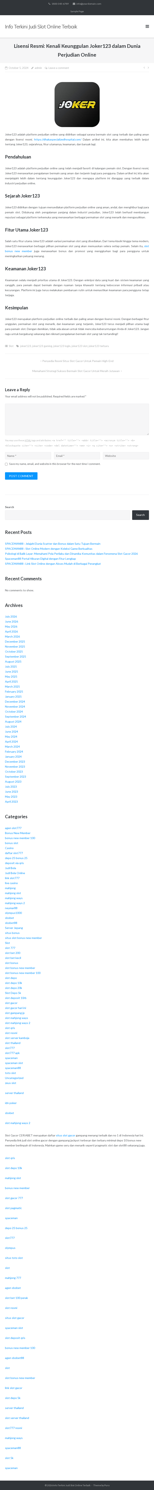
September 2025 (15, 656)
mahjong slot (13, 893)
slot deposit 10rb (15, 998)
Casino (9, 848)
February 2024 (14, 751)
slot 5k (9, 1458)
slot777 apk (12, 1053)
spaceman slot (14, 1063)
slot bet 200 (12, 953)
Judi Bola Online (15, 873)
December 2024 (15, 701)
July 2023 (11, 786)
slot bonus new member (20, 968)
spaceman (11, 1058)
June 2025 (11, 671)
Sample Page (77, 11)
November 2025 (15, 646)
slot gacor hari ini (15, 1008)
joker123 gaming (42, 346)
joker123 (25, 346)
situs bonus (12, 933)
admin (38, 67)
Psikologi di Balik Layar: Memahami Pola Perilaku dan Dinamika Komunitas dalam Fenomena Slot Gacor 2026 (71, 553)
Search (9, 507)
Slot (11, 346)
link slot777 (12, 878)
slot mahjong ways (16, 1018)
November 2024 (15, 706)
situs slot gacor (65, 1135)
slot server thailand (17, 1418)
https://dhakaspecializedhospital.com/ (57, 139)
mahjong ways (14, 898)
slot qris (10, 1028)
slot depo (11, 978)
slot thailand (12, 1043)
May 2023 (11, 796)
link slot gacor (13, 1388)
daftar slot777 (14, 853)
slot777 (10, 1048)
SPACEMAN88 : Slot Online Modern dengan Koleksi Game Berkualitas (48, 548)
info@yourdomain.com (88, 3)
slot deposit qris (15, 1338)
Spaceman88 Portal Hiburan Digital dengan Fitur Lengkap (40, 558)
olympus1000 (13, 912)
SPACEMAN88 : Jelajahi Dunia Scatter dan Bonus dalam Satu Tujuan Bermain (52, 543)
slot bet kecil (13, 958)
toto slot (10, 1073)
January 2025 (13, 696)
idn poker (11, 1103)
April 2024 (11, 741)
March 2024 (12, 746)
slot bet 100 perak (16, 1297)
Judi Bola (10, 868)
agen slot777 (13, 828)
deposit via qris (14, 863)
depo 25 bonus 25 (16, 858)
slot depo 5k (12, 1398)
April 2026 (11, 631)
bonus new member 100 (20, 838)
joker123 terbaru (99, 346)
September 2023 (15, 776)
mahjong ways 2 (15, 903)
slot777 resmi (13, 1428)
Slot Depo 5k (13, 993)
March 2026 (12, 636)
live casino (11, 883)
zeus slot (10, 1083)
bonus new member (17, 1188)
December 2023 (15, 761)
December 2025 (15, 641)
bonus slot (11, 843)
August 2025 (13, 661)
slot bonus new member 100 (23, 973)
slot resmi (11, 1033)
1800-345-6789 (60, 3)
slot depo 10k (13, 983)
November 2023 (15, 766)
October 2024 (14, 711)
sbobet (9, 917)
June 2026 (11, 621)
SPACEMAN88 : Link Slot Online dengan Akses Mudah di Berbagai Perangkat (53, 563)
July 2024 (11, 726)
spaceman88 (13, 1068)
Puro (106, 1485)
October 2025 (14, 651)
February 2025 (14, 691)
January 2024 (13, 756)
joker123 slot (79, 346)
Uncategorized (14, 1078)
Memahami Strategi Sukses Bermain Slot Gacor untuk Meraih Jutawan (76, 371)
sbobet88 (11, 922)
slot (7, 1267)
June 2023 (11, 791)
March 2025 (12, 686)
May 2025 (11, 676)
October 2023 (14, 771)
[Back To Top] (144, 1480)
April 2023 (11, 801)
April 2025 (11, 681)
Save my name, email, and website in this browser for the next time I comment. (54, 463)
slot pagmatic (13, 1208)
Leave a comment (59, 67)
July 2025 (11, 666)
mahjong (10, 888)
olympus (10, 1247)
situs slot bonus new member (23, 938)
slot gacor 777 (14, 1198)
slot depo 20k (13, 988)
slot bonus (11, 963)
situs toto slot (14, 1257)
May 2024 (11, 736)
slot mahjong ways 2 (17, 1023)
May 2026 (11, 626)
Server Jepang (14, 927)
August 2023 (13, 781)
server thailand (14, 1093)
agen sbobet (13, 1287)
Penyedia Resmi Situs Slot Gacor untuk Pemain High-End (77, 361)
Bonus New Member (17, 833)
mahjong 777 (13, 1277)
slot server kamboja (17, 1038)
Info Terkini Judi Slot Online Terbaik (71, 1485)
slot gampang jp (15, 1013)
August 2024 (13, 721)
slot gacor (11, 1003)
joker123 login (61, 346)
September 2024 (15, 716)
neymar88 (11, 908)
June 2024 (11, 731)
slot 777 (10, 948)
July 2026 (11, 616)
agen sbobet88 (14, 1358)
